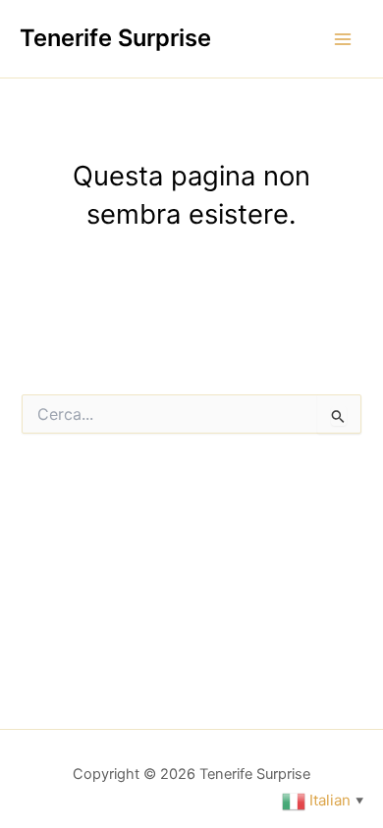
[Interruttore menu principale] (342, 39)
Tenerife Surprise (115, 38)
